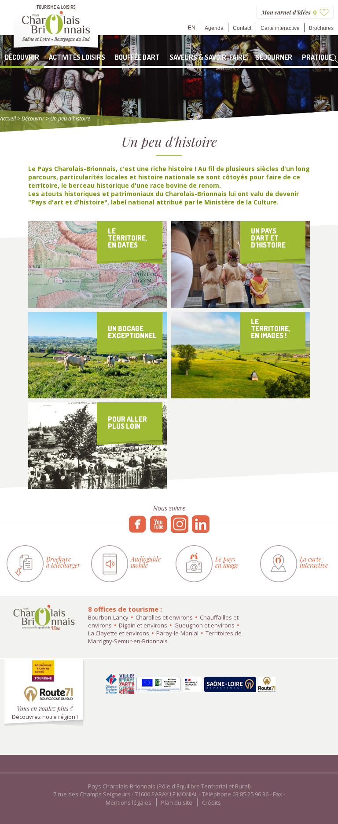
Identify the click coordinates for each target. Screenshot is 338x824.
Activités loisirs (77, 57)
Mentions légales (128, 802)
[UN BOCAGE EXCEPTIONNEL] (97, 396)
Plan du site (176, 802)
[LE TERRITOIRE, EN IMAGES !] (240, 396)
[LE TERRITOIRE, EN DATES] (97, 305)
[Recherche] (333, 58)
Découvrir (22, 57)
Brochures (321, 28)
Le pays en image (226, 562)
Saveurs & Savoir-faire (207, 57)
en (191, 28)
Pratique (317, 57)
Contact (242, 28)
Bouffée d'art (137, 57)
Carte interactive (280, 28)
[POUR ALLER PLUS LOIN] (97, 486)
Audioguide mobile (146, 562)
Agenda (214, 28)
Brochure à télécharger (63, 562)
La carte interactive (314, 562)
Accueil (8, 118)
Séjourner (274, 57)
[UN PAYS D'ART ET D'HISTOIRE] (240, 305)
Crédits (211, 802)
